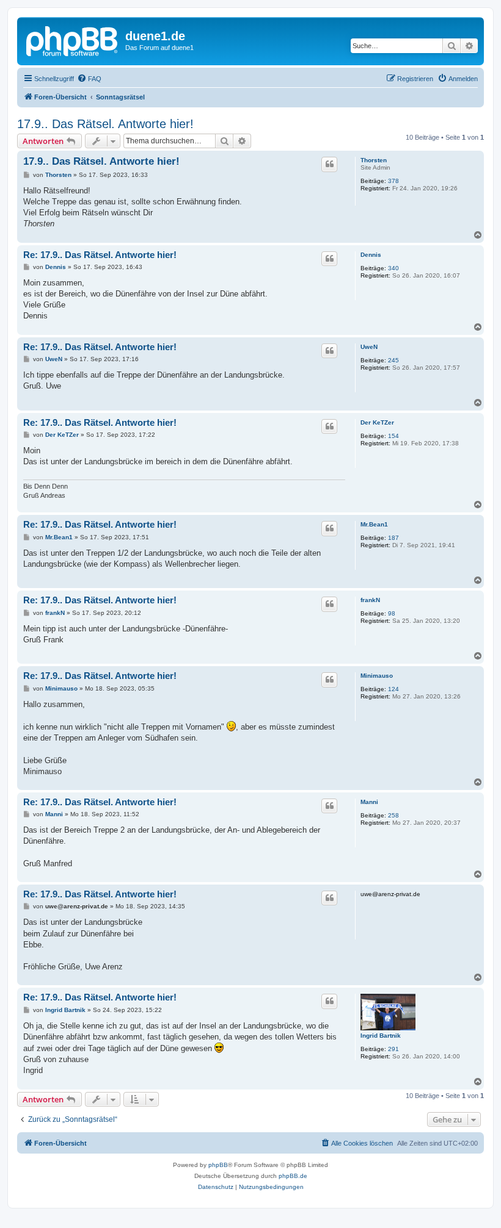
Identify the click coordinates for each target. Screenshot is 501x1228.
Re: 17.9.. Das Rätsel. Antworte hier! (100, 255)
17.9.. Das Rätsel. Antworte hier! (105, 124)
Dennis (370, 254)
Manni (369, 802)
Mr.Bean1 (374, 524)
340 (393, 268)
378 (393, 181)
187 (393, 537)
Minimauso (376, 675)
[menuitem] (89, 78)
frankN (370, 600)
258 (393, 815)
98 (391, 613)
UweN (369, 346)
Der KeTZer (377, 422)
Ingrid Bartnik (380, 1035)
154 (393, 436)
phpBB (218, 1165)
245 (393, 360)
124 (393, 689)
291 (393, 1049)
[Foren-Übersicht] (72, 39)
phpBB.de (293, 1175)
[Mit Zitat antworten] (329, 164)
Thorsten (373, 160)
